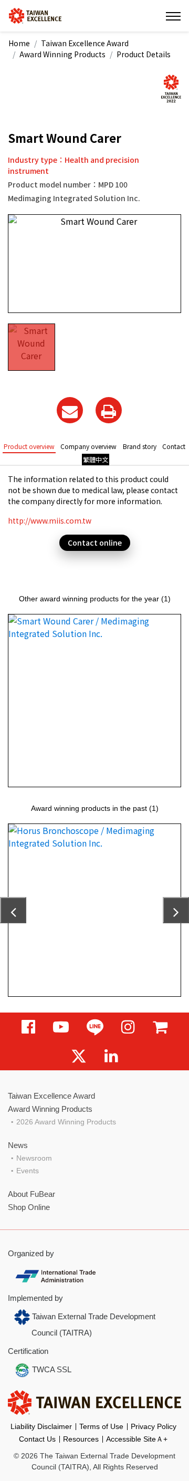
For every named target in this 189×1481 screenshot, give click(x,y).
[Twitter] (79, 1056)
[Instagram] (128, 1027)
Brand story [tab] (139, 446)
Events (27, 1170)
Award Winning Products (62, 54)
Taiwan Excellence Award (85, 43)
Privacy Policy (153, 1426)
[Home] (35, 15)
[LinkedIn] (111, 1056)
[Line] (95, 1027)
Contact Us (37, 1439)
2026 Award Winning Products (66, 1121)
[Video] (61, 1027)
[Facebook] (28, 1027)
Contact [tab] (173, 446)
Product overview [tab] (29, 446)
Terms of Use (101, 1426)
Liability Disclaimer (41, 1426)
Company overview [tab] (88, 446)
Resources (81, 1439)
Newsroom (34, 1158)
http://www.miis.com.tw (49, 520)
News (18, 1145)
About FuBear (31, 1194)
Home (19, 43)
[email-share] (70, 410)
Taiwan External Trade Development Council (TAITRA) (92, 1324)
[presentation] (13, 910)
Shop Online (29, 1207)
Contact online (95, 542)
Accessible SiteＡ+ (136, 1439)
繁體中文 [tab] (95, 459)
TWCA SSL (50, 1369)
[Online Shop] (160, 1027)
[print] (109, 410)
